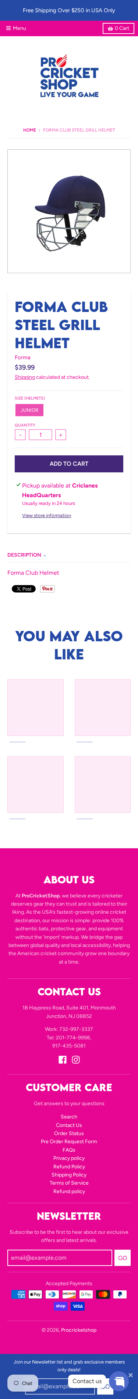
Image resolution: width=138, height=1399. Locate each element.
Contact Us (69, 1125)
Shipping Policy (69, 1175)
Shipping (25, 377)
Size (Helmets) (30, 398)
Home (29, 130)
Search (69, 1117)
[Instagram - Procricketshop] (75, 1059)
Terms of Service (69, 1183)
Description (24, 555)
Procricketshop (78, 1330)
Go (122, 1258)
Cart (122, 28)
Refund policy (69, 1191)
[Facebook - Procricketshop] (62, 1059)
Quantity (25, 425)
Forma (23, 357)
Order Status (69, 1133)
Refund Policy (69, 1167)
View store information (46, 515)
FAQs (69, 1150)
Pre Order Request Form (69, 1141)
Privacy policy (69, 1158)
